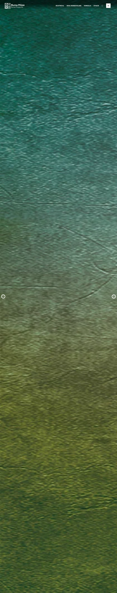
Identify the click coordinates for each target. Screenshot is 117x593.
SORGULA (87, 6)
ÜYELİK (96, 6)
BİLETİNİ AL (60, 6)
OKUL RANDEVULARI (74, 6)
